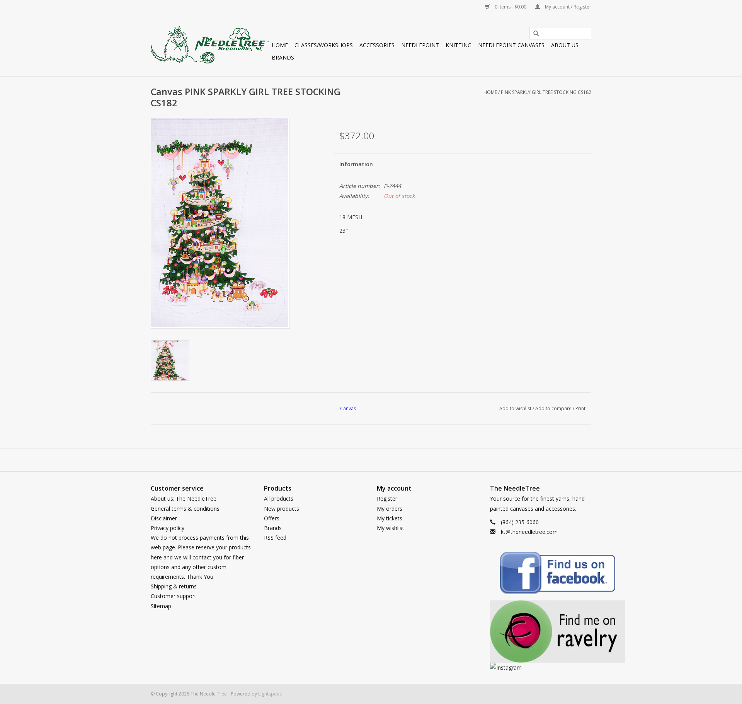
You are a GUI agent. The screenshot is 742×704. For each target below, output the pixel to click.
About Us (565, 45)
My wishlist (390, 528)
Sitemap (161, 606)
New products (281, 508)
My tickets (389, 518)
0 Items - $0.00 (511, 6)
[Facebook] (541, 574)
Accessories (377, 45)
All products (278, 498)
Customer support (173, 596)
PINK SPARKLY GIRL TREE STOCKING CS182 (546, 92)
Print (580, 408)
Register (387, 498)
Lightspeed (270, 693)
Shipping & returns (174, 586)
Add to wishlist (515, 408)
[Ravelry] (541, 631)
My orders (389, 508)
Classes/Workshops (323, 45)
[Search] (533, 33)
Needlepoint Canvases (511, 45)
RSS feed (275, 537)
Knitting (458, 45)
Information (356, 164)
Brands (283, 57)
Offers (271, 518)
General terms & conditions (185, 508)
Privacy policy (167, 528)
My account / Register (567, 6)
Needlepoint (420, 45)
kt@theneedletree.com (529, 531)
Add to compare (554, 408)
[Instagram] (541, 667)
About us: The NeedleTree (183, 498)
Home (280, 45)
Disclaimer (164, 518)
